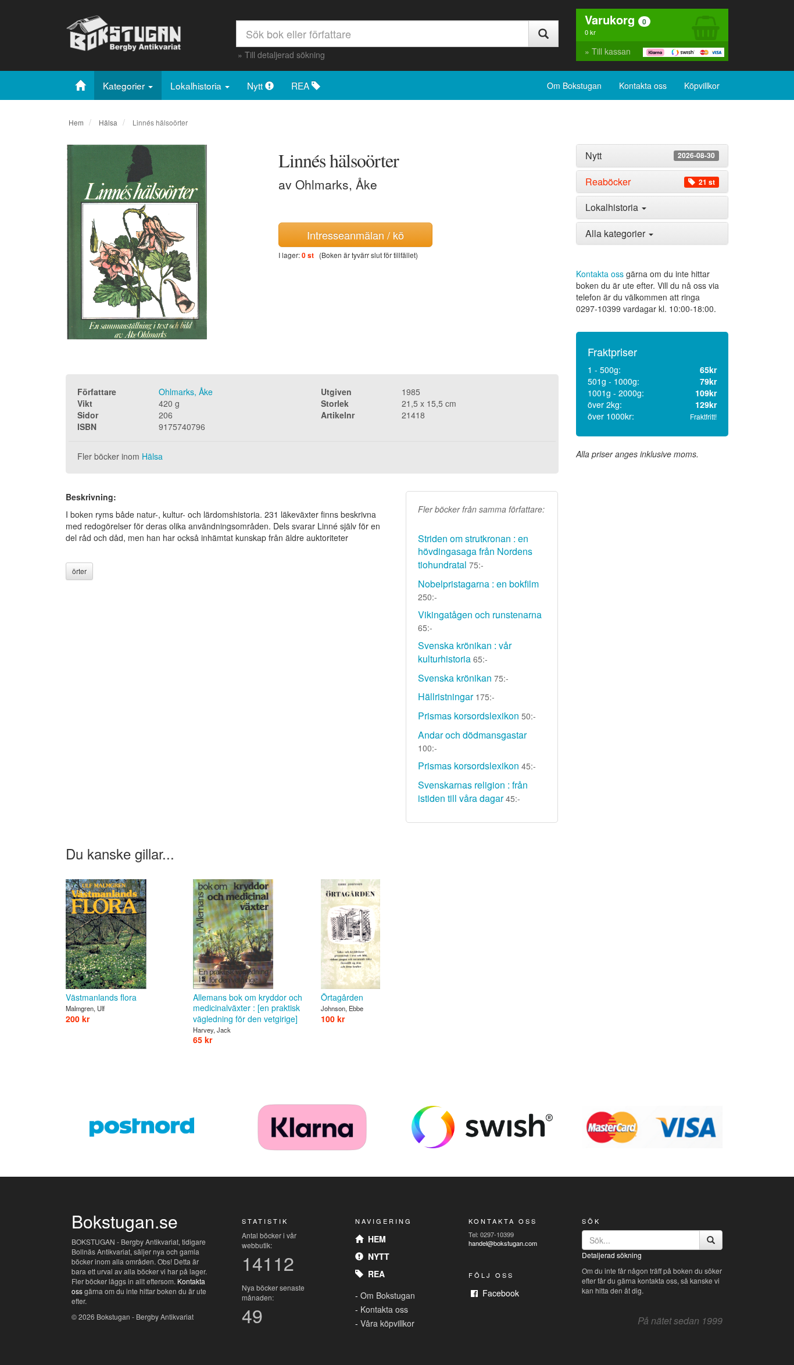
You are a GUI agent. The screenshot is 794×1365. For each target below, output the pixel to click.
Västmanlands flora (101, 997)
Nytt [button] (650, 156)
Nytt (256, 85)
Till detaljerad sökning (285, 54)
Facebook (498, 1293)
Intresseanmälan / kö (355, 234)
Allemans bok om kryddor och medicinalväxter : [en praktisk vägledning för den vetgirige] (247, 1007)
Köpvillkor (702, 85)
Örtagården (342, 997)
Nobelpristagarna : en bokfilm (478, 583)
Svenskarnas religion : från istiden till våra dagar (473, 791)
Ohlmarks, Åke (186, 391)
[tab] (652, 156)
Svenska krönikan (455, 678)
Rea (374, 1274)
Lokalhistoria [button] (613, 207)
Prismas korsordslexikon (468, 715)
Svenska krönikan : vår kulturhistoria (465, 652)
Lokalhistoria (197, 85)
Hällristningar (445, 696)
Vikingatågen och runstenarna (480, 614)
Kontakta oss (643, 85)
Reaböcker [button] (650, 182)
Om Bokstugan (574, 85)
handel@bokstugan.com (502, 1243)
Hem (76, 122)
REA (301, 85)
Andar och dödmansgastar (472, 734)
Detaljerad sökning (612, 1255)
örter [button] (79, 571)
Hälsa (108, 122)
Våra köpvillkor (387, 1323)
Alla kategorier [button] (616, 233)
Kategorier (125, 85)
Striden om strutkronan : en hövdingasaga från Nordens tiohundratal (475, 552)
